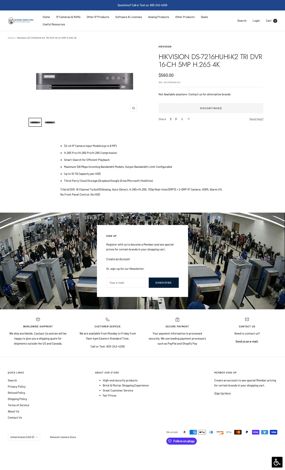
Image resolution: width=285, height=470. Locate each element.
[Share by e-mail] (188, 119)
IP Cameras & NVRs (68, 17)
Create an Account (118, 259)
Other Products (185, 17)
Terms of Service (18, 405)
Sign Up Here (222, 393)
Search (241, 20)
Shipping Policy (17, 399)
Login (256, 20)
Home (46, 17)
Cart (271, 20)
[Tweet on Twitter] (182, 119)
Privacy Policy (17, 386)
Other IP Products (98, 17)
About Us (13, 411)
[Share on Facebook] (171, 119)
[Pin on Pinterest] (176, 119)
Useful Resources (54, 24)
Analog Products (158, 17)
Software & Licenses (128, 17)
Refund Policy (16, 392)
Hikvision (165, 46)
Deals (204, 17)
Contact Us (41, 333)
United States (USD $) (22, 437)
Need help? (256, 119)
